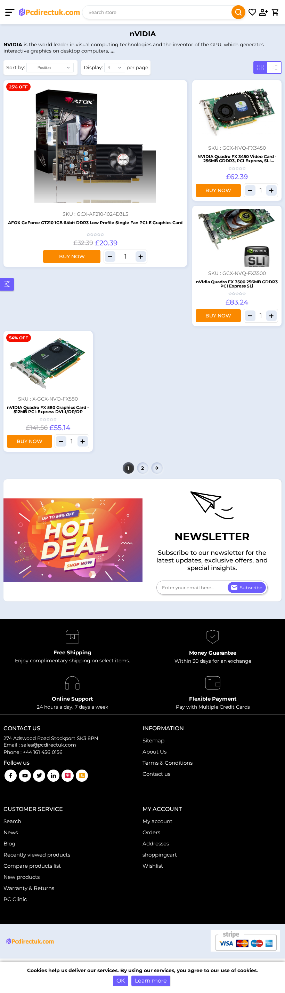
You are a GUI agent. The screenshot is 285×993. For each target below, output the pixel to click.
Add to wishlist (180, 97)
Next (157, 468)
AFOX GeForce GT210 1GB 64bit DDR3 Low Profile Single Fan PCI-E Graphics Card (95, 222)
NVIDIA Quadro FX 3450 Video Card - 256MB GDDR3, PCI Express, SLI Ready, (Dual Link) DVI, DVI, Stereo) (237, 160)
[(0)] (252, 12)
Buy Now (72, 256)
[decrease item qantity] (110, 256)
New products (21, 877)
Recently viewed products (36, 854)
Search (238, 12)
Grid (260, 67)
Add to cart (180, 86)
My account (157, 821)
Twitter (39, 776)
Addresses (155, 843)
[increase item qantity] (141, 256)
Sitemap (153, 740)
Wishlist (152, 865)
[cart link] (275, 12)
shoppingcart (159, 854)
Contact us (156, 774)
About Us (154, 751)
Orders (151, 832)
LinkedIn (53, 776)
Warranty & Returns (28, 888)
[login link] (264, 12)
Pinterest (68, 776)
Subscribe (251, 587)
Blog (9, 843)
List (274, 67)
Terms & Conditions (167, 762)
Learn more (151, 980)
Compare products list (32, 865)
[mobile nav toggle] (11, 12)
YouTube (25, 776)
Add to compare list (180, 107)
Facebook (11, 776)
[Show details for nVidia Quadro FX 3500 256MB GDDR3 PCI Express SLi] (237, 238)
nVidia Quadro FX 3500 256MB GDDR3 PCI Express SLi (237, 284)
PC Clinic (15, 899)
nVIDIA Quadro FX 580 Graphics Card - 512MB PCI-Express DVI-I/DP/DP (48, 409)
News (10, 832)
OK (120, 980)
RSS (82, 776)
